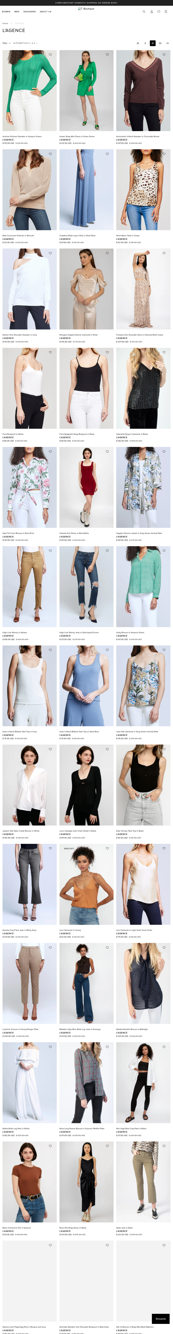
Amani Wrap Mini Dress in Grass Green (77, 136)
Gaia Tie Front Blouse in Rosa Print (18, 533)
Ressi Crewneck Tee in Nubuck (17, 1228)
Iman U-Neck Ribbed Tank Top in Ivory (20, 731)
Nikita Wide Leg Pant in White (16, 1128)
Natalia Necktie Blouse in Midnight (132, 1029)
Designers (29, 11)
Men (17, 11)
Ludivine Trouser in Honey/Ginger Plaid (20, 1029)
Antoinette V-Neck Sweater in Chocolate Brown (137, 136)
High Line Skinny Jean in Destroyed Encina (78, 632)
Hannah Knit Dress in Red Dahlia (74, 533)
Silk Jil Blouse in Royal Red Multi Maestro (135, 1327)
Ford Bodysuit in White (13, 434)
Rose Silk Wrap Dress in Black (72, 1228)
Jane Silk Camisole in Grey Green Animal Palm (137, 731)
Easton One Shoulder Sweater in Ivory (20, 335)
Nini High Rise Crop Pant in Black (131, 1128)
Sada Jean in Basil (124, 1228)
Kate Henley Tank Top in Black (130, 831)
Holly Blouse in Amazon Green (130, 632)
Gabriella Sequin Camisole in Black (132, 434)
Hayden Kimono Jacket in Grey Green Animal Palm (139, 533)
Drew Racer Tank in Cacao (128, 235)
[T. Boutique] (86, 11)
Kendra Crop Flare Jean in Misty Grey (19, 930)
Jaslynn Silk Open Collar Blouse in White (21, 831)
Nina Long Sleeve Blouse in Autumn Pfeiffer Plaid (81, 1128)
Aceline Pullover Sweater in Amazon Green (22, 136)
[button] (165, 11)
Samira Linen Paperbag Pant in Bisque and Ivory (24, 1327)
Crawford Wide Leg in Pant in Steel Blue (77, 235)
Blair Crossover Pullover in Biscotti (18, 235)
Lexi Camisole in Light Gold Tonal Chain (134, 930)
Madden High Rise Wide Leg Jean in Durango (80, 1029)
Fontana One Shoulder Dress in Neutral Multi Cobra (139, 335)
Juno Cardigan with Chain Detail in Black (77, 831)
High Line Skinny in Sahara (15, 632)
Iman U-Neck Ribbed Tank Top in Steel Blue (79, 731)
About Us (45, 11)
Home (5, 23)
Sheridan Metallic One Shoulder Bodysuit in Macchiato (84, 1327)
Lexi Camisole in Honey (70, 930)
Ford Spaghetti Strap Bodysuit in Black (76, 434)
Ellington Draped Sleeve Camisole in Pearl (78, 335)
